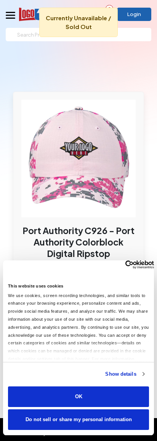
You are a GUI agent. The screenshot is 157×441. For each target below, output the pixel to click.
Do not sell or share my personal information (79, 419)
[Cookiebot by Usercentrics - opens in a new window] (120, 264)
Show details (120, 374)
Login (134, 14)
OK (78, 396)
